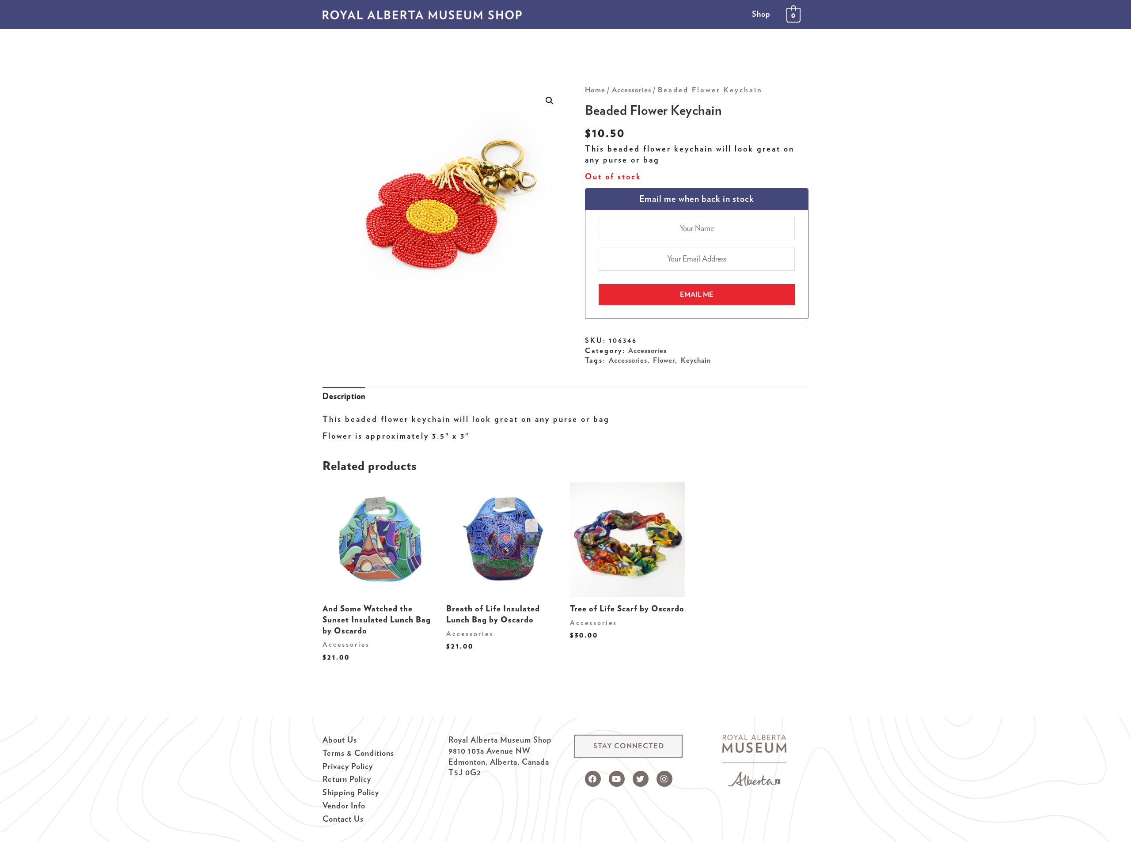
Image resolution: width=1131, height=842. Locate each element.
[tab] (344, 396)
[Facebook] (593, 779)
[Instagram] (664, 779)
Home (595, 89)
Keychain (696, 360)
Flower (664, 360)
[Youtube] (617, 779)
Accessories (631, 89)
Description (344, 396)
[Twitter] (641, 779)
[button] (628, 746)
